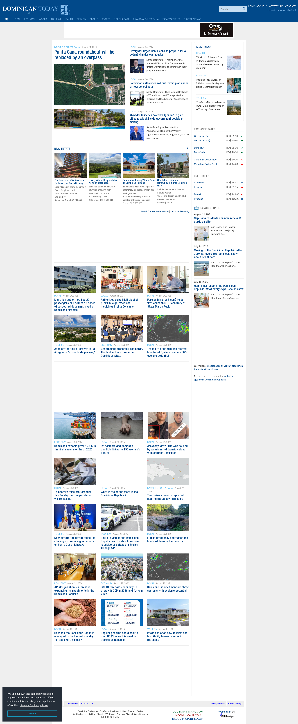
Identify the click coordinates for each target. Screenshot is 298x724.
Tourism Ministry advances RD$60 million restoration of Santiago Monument (210, 106)
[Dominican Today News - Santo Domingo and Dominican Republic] (36, 9)
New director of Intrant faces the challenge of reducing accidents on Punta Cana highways (74, 541)
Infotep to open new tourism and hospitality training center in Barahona (167, 636)
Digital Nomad (192, 19)
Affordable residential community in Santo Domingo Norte (172, 183)
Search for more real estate (154, 211)
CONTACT (290, 6)
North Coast (121, 19)
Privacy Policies (218, 704)
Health (68, 19)
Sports (106, 19)
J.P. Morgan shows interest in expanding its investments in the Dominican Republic (74, 591)
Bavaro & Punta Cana (146, 19)
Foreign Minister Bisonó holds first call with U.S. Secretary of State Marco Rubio (166, 303)
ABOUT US (261, 6)
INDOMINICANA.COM (188, 715)
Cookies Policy (235, 704)
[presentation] (184, 147)
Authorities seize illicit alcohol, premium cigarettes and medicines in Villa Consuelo (119, 303)
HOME (251, 6)
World (43, 19)
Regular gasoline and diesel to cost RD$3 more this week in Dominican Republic (119, 636)
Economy (29, 19)
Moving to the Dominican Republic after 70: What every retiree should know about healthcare (218, 254)
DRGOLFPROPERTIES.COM (187, 718)
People (94, 19)
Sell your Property (179, 211)
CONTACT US (87, 704)
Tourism (56, 19)
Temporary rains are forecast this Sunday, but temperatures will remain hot (73, 495)
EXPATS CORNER (209, 208)
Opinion (81, 19)
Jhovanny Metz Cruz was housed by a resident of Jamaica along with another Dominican (167, 449)
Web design (224, 711)
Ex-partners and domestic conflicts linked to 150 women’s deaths (120, 449)
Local (17, 19)
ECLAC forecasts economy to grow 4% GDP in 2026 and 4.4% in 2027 (122, 591)
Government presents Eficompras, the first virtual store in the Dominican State (122, 352)
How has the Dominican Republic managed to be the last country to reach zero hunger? (74, 636)
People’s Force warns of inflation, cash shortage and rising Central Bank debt (210, 83)
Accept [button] (32, 713)
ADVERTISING (276, 6)
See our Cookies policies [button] (34, 705)
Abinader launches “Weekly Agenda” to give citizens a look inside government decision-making (156, 119)
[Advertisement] (121, 30)
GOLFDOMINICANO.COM (188, 711)
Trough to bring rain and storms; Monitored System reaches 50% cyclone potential (167, 352)
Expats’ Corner (171, 19)
